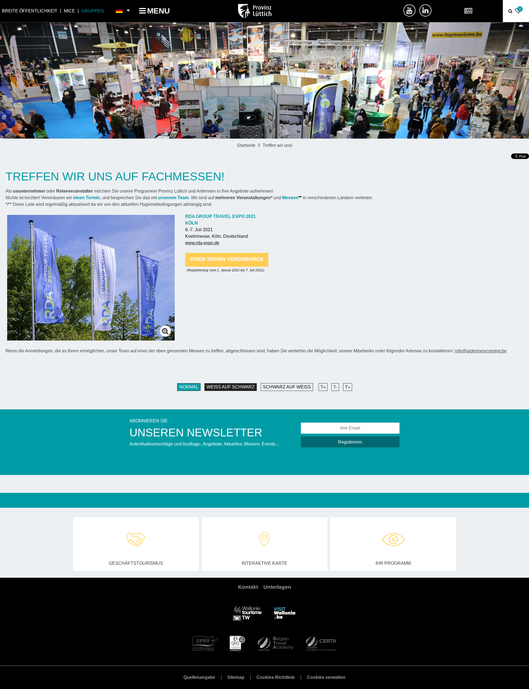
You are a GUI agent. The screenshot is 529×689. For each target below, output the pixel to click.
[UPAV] (205, 643)
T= (323, 387)
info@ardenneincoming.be (481, 350)
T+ (347, 387)
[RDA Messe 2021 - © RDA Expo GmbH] (91, 277)
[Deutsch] (119, 11)
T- (335, 387)
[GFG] (237, 643)
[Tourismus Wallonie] (247, 612)
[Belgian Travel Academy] (275, 643)
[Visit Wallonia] (284, 612)
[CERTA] (321, 643)
